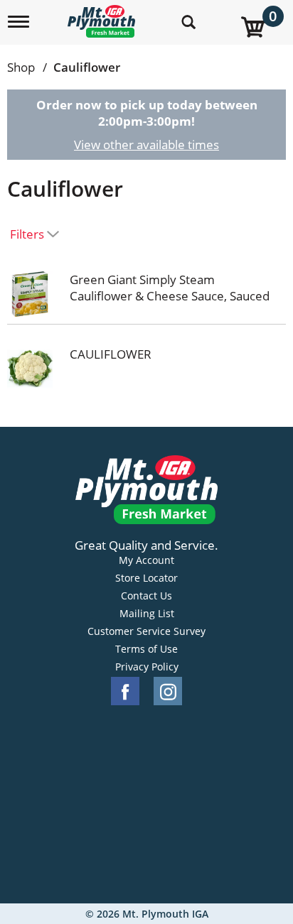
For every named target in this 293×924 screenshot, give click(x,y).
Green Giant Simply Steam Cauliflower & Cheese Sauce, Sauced (170, 287)
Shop (21, 67)
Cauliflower (86, 67)
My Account (146, 560)
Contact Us (146, 596)
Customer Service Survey (146, 631)
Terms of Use (146, 649)
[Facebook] (125, 691)
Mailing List (146, 613)
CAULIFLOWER (110, 354)
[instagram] (168, 691)
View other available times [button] (146, 144)
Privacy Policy (147, 667)
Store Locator (146, 578)
